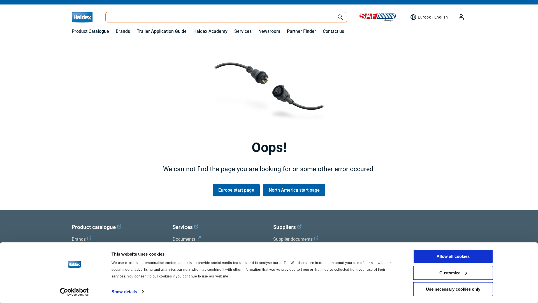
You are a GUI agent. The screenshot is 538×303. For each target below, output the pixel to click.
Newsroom (269, 31)
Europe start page (236, 190)
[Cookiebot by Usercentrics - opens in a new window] (74, 292)
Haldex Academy (210, 31)
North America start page (294, 190)
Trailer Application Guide (162, 31)
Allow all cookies (453, 256)
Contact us (333, 31)
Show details (124, 291)
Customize (449, 272)
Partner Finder (301, 31)
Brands (123, 31)
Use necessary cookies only (453, 289)
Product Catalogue (90, 31)
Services (243, 31)
